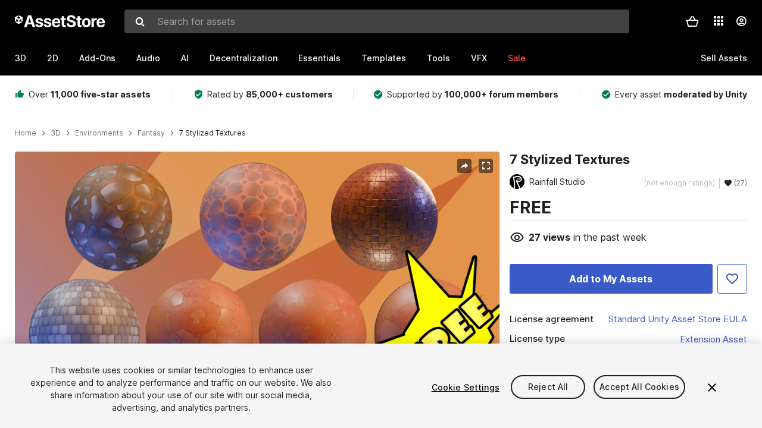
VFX (479, 58)
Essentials (319, 58)
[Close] (712, 387)
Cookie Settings (465, 387)
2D (52, 58)
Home (25, 133)
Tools (438, 58)
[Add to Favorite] (732, 279)
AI (185, 58)
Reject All (548, 387)
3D (20, 58)
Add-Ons (97, 58)
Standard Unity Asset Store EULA (677, 319)
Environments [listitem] (99, 133)
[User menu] (741, 21)
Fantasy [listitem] (151, 133)
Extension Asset (713, 339)
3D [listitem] (56, 133)
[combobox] (376, 21)
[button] (692, 21)
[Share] (464, 166)
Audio (148, 58)
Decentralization (243, 58)
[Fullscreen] (486, 166)
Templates (383, 58)
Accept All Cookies (639, 387)
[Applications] (718, 21)
